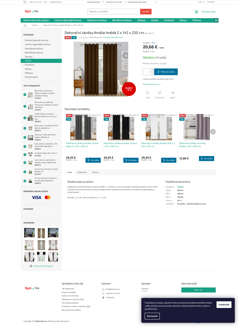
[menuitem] (36, 20)
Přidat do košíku (168, 72)
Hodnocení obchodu (137, 2)
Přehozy (29, 73)
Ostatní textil (31, 77)
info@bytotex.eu (113, 289)
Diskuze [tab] (95, 172)
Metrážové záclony (34, 52)
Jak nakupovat (93, 2)
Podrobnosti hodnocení (113, 37)
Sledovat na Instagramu (43, 266)
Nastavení (152, 316)
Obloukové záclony (34, 48)
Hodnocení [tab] (82, 172)
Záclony (28, 56)
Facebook (110, 297)
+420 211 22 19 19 (113, 293)
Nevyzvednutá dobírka (71, 310)
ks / (198, 290)
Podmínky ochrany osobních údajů (76, 306)
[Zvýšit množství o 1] (152, 70)
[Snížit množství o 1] (152, 73)
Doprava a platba (114, 2)
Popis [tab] (69, 172)
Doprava (144, 288)
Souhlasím (224, 304)
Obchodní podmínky (70, 303)
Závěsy (28, 60)
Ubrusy (28, 69)
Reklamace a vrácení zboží (73, 299)
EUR (200, 2)
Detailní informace (150, 84)
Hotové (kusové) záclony (36, 40)
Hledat (145, 11)
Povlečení (29, 64)
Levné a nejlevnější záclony (37, 44)
